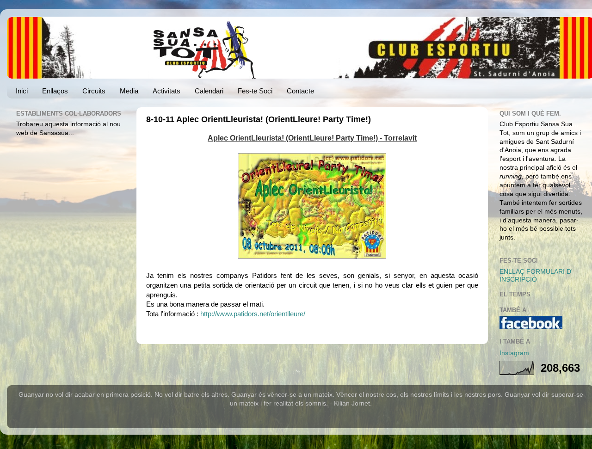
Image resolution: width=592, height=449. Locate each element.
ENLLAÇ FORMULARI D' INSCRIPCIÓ (536, 275)
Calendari (209, 91)
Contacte (300, 91)
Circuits (93, 91)
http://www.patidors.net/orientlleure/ (252, 314)
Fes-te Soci (255, 91)
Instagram (514, 353)
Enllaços (55, 91)
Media (129, 91)
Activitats (166, 91)
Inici (22, 91)
